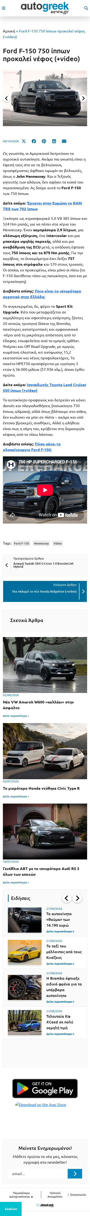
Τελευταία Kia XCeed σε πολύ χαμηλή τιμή (59, 1022)
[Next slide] (83, 98)
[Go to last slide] (67, 898)
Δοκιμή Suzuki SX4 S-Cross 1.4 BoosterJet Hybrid (43, 565)
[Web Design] (45, 1205)
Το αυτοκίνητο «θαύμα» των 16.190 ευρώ (59, 919)
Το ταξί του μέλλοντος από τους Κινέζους (64, 952)
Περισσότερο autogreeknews (19, 1194)
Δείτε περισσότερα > (16, 715)
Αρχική (9, 31)
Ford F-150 (21, 543)
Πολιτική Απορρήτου (55, 1194)
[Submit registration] (75, 1173)
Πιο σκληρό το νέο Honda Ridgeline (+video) (44, 591)
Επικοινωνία (78, 1194)
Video (58, 543)
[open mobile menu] (3, 8)
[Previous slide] (7, 98)
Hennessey (41, 543)
